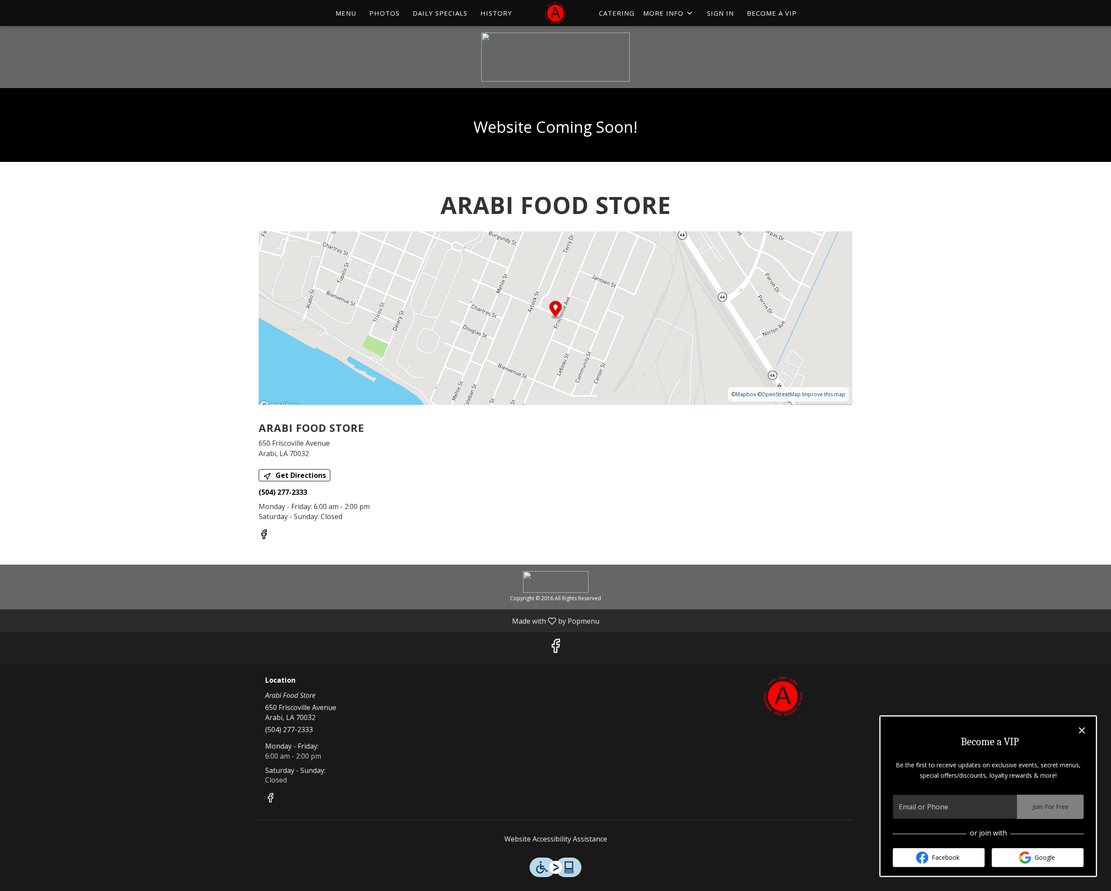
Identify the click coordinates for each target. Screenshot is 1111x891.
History (496, 13)
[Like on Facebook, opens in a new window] (264, 535)
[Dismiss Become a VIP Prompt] (1082, 730)
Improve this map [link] (823, 394)
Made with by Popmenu (303, 620)
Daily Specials (440, 13)
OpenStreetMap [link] (781, 394)
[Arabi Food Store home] (555, 13)
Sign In (720, 13)
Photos (384, 13)
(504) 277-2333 (289, 729)
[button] (668, 13)
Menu (345, 13)
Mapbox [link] (746, 394)
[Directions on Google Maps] (555, 317)
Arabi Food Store (783, 696)
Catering (616, 13)
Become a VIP (772, 13)
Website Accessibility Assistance (555, 839)
